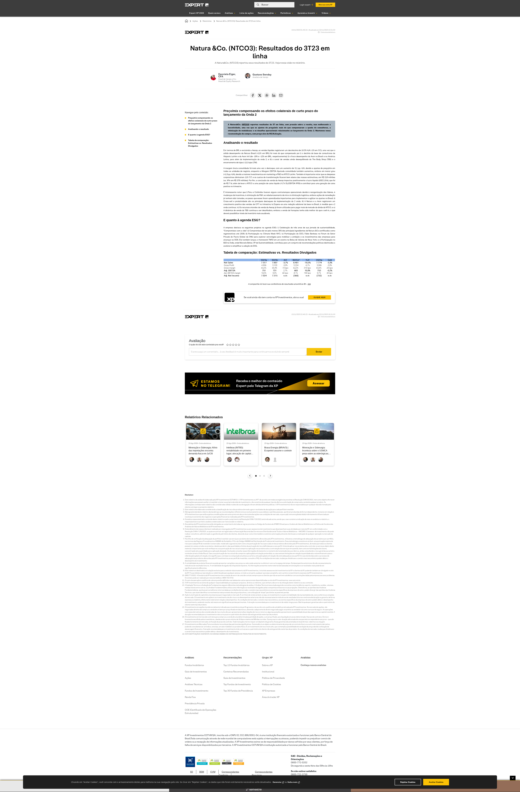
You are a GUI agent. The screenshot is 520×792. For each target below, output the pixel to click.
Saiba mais (292, 782)
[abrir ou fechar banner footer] (513, 778)
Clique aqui (320, 297)
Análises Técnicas (193, 684)
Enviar (319, 351)
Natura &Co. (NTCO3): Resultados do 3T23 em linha (238, 21)
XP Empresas (268, 690)
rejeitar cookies (407, 782)
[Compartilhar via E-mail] (281, 95)
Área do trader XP (271, 697)
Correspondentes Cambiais (229, 773)
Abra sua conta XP (325, 5)
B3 (191, 771)
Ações (195, 21)
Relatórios (207, 21)
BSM (201, 771)
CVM (212, 771)
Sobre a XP (267, 665)
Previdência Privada (195, 703)
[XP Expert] (197, 5)
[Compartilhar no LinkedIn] (274, 95)
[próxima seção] (270, 476)
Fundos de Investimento (196, 690)
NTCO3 (245, 124)
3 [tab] (264, 476)
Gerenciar (277, 782)
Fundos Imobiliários (194, 665)
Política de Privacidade (273, 678)
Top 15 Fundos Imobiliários (236, 665)
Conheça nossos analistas (313, 665)
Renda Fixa (190, 697)
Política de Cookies (271, 684)
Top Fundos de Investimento (237, 684)
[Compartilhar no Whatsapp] (267, 95)
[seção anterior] (250, 476)
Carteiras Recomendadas (236, 671)
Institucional (268, 671)
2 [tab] (260, 476)
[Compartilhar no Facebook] (253, 95)
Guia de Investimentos (196, 671)
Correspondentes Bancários (262, 773)
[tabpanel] (203, 444)
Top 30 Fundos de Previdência (238, 690)
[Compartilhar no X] (260, 95)
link (309, 284)
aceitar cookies (436, 782)
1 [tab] (256, 476)
